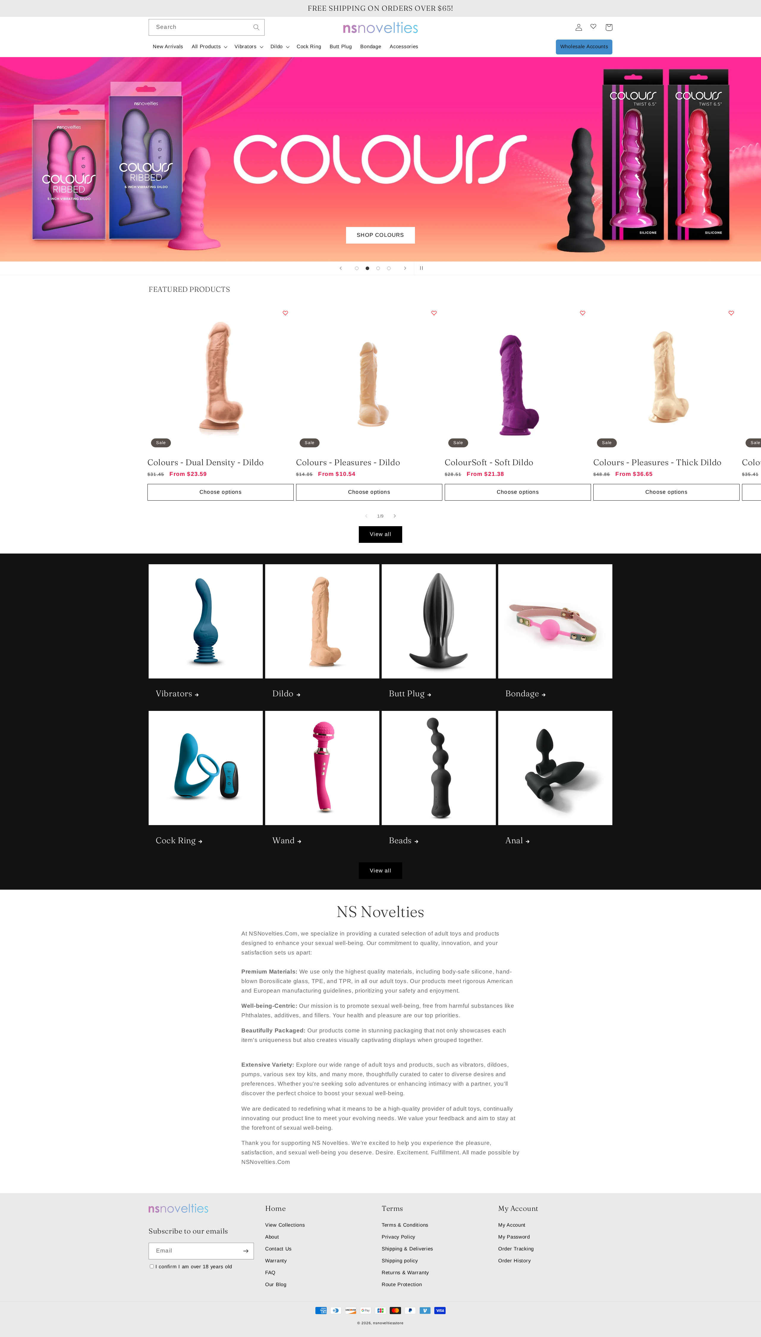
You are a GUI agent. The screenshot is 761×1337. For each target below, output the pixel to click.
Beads (400, 840)
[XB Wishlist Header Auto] (593, 26)
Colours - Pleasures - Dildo (348, 462)
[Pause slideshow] (420, 268)
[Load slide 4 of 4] (388, 268)
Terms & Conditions (405, 1225)
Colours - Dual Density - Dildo (205, 462)
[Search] (256, 27)
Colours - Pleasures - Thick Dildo (657, 462)
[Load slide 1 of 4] (356, 268)
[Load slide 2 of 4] (367, 268)
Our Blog (276, 1284)
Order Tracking (516, 1249)
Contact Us (278, 1249)
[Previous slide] (340, 268)
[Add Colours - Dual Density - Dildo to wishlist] (285, 313)
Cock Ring (176, 840)
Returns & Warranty (405, 1272)
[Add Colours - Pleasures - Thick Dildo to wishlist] (731, 313)
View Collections (285, 1225)
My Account (512, 1225)
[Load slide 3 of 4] (378, 268)
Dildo (283, 693)
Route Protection (402, 1284)
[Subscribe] (246, 1251)
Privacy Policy (398, 1237)
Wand (283, 840)
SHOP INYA (380, 235)
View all (380, 534)
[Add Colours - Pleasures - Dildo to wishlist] (434, 313)
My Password (514, 1237)
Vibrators (174, 693)
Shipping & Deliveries (407, 1249)
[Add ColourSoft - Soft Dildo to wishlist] (582, 313)
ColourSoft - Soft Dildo (489, 462)
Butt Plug (406, 693)
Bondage (522, 693)
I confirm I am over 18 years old (193, 1266)
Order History (514, 1261)
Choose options (220, 492)
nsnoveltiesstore (388, 1323)
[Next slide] (405, 268)
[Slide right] (394, 516)
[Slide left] (366, 516)
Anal (514, 840)
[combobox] (206, 27)
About (272, 1237)
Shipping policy (400, 1261)
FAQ (270, 1272)
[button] (208, 47)
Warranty (276, 1261)
